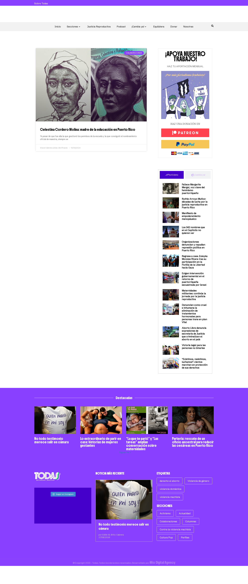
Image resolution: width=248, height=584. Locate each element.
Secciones (72, 26)
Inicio (58, 26)
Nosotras (188, 26)
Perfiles (185, 537)
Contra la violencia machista (175, 529)
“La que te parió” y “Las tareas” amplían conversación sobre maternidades (142, 443)
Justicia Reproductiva (99, 26)
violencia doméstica (170, 489)
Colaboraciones (168, 521)
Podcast (121, 26)
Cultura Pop (166, 537)
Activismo (165, 513)
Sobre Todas (41, 3)
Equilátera (158, 26)
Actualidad (184, 513)
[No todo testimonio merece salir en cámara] (124, 499)
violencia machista (170, 497)
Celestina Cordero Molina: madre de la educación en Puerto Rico (87, 129)
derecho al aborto (169, 480)
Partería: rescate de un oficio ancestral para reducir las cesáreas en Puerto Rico (193, 442)
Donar (173, 26)
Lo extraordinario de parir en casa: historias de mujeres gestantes (100, 442)
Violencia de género (198, 480)
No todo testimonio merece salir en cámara (51, 440)
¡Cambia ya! (138, 26)
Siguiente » (125, 452)
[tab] (172, 175)
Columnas (190, 521)
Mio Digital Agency (162, 562)
